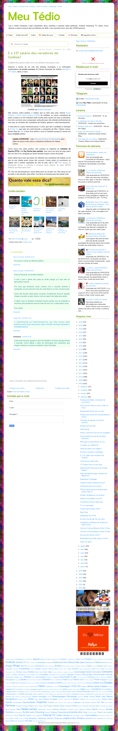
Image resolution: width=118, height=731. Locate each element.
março (83, 563)
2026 (81, 322)
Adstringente (19, 659)
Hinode (56, 686)
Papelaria (76, 702)
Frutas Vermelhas (41, 683)
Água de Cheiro (45, 659)
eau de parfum (82, 677)
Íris (17, 689)
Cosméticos (21, 675)
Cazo (65, 669)
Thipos (99, 712)
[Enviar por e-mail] (36, 239)
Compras (70, 672)
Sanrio (95, 709)
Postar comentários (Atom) (21, 392)
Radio (18, 709)
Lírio (107, 692)
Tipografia (109, 712)
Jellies (65, 689)
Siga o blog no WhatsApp (85, 41)
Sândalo (88, 709)
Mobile (15, 7)
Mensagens (43, 696)
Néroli (25, 699)
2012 (81, 370)
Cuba (36, 675)
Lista (110, 691)
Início (9, 7)
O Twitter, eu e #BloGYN (89, 445)
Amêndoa (100, 659)
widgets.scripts (69, 718)
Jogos (82, 689)
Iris (59, 163)
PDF (98, 702)
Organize (41, 702)
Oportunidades (29, 702)
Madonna (69, 694)
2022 (81, 336)
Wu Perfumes (108, 718)
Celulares (75, 669)
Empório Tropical (100, 677)
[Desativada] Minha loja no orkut (92, 411)
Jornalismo (96, 689)
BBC (93, 662)
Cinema (30, 672)
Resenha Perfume (59, 709)
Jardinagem (34, 689)
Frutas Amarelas (20, 683)
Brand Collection (49, 666)
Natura (109, 696)
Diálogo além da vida (87, 426)
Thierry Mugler (92, 712)
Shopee (32, 7)
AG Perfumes (28, 659)
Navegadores (11, 699)
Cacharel (100, 666)
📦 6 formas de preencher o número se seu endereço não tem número (98, 252)
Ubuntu (66, 715)
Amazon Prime (23, 7)
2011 (81, 373)
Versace (107, 715)
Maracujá (89, 694)
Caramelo (44, 669)
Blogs (16, 665)
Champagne (87, 669)
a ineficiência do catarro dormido (90, 121)
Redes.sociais (29, 709)
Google (108, 682)
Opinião (9, 702)
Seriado (109, 709)
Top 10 (22, 715)
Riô (68, 709)
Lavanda (63, 692)
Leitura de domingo (83, 691)
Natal (103, 696)
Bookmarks (40, 666)
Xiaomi (8, 721)
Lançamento (46, 692)
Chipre (98, 669)
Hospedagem (64, 686)
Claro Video (47, 672)
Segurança (102, 709)
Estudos (23, 679)
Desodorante (10, 677)
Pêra (106, 702)
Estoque (16, 680)
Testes (85, 712)
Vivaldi (16, 718)
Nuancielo (67, 699)
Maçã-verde (62, 694)
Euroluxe (34, 680)
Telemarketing (63, 712)
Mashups (8, 697)
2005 (81, 578)
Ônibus (104, 699)
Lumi (54, 694)
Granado (14, 686)
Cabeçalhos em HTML (88, 516)
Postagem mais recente (17, 388)
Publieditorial (104, 706)
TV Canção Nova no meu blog (91, 464)
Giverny (79, 683)
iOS (14, 689)
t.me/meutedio (81, 105)
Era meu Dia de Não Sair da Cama (92, 519)
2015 (81, 360)
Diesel (21, 677)
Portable (68, 706)
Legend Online (71, 692)
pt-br (98, 706)
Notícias (46, 699)
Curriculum (52, 675)
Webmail (50, 718)
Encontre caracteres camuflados (91, 452)
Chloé (102, 669)
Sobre (39, 7)
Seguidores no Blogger (88, 479)
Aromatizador (41, 662)
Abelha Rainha (10, 659)
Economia (90, 677)
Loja (26, 694)
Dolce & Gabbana (53, 677)
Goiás (102, 683)
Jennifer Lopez (72, 689)
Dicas (17, 677)
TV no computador (87, 505)
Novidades (54, 699)
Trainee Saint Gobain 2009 (90, 509)
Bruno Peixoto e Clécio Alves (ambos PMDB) (39, 114)
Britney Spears (70, 666)
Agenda (36, 659)
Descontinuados (99, 674)
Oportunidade (17, 702)
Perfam (110, 702)
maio (82, 556)
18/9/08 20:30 (29, 257)
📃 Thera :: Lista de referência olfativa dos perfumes (96, 269)
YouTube (28, 720)
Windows (81, 718)
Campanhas (24, 668)
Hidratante (49, 686)
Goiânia (25, 242)
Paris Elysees (85, 702)
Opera (110, 699)
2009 (81, 380)
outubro (84, 393)
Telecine (47, 712)
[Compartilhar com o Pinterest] (39, 239)
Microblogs (72, 696)
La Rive (38, 692)
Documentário (41, 677)
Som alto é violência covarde (96, 299)
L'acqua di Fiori (11, 691)
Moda (86, 696)
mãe (22, 131)
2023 (81, 332)
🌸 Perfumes (72, 35)
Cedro (69, 669)
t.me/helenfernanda (92, 99)
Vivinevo (21, 718)
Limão (97, 692)
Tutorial (47, 715)
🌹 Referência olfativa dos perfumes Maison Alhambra (96, 235)
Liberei (93, 692)
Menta (49, 697)
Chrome (19, 672)
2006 (81, 574)
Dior (33, 677)
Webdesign (42, 718)
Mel (13, 697)
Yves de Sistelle (37, 721)
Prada (80, 706)
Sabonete (82, 709)
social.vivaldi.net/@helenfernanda (91, 51)
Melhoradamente (26, 697)
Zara (44, 721)
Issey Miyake (26, 689)
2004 (81, 581)
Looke (51, 694)
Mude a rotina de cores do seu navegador (95, 433)
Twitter (59, 715)
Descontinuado (87, 674)
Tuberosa (39, 716)
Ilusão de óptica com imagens (90, 448)
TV (53, 715)
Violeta (11, 718)
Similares (10, 712)
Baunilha (88, 662)
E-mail (73, 677)
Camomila (16, 669)
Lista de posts (11, 694)
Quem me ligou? (86, 542)
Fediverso (59, 680)
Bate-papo (80, 662)
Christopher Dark (11, 672)
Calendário (9, 669)
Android (10, 662)
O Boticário (75, 699)
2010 (81, 377)
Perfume (10, 705)
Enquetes (109, 677)
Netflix (31, 699)
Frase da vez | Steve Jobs (89, 461)
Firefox (76, 679)
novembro (84, 390)
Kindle (108, 689)
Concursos (96, 672)
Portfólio (74, 706)
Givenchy (74, 683)
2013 (81, 366)
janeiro (83, 566)
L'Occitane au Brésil (30, 692)
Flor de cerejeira (89, 680)
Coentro (60, 672)
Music (98, 696)
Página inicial (40, 388)
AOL (28, 662)
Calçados (109, 666)
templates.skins (75, 712)
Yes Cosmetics (19, 721)
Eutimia (39, 680)
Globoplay (89, 683)
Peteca (31, 706)
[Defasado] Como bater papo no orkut (94, 538)
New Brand (38, 699)
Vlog (26, 718)
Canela (32, 669)
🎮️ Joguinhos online (88, 35)
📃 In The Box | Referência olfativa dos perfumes (95, 171)
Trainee (28, 715)
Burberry (78, 666)
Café (105, 666)
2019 (81, 346)
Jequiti (78, 689)
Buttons (83, 666)
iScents (20, 689)
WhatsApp (52, 7)
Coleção (65, 672)
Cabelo (89, 666)
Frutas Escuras (30, 683)
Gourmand (9, 686)
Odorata (82, 699)
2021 (81, 339)
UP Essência (101, 715)
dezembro (84, 387)
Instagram (9, 689)
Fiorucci (70, 680)
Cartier (61, 669)
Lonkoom (45, 694)
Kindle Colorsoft (22, 35)
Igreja (97, 686)
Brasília (58, 666)
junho (83, 553)
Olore (87, 699)
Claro (40, 672)
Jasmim (40, 689)
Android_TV (21, 662)
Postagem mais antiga (62, 388)
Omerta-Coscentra (95, 699)
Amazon (88, 659)
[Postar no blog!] (38, 239)
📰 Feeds (9, 35)
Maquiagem (82, 694)
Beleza (98, 662)
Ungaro (82, 715)
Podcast (56, 706)
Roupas (76, 709)
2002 (81, 588)
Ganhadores (51, 683)
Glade (83, 683)
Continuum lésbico (84, 116)
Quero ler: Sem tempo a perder (89, 131)
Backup (71, 662)
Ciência (24, 672)
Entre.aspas (10, 680)
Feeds (60, 7)
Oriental (51, 702)
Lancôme (52, 692)
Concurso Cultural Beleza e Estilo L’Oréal (95, 528)
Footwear (103, 680)
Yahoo (12, 721)
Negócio (20, 699)
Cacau (94, 666)
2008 (81, 383)
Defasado (70, 674)
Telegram (54, 712)
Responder (16, 265)
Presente (85, 706)
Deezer (63, 675)
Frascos (8, 683)
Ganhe (59, 682)
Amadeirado (70, 659)
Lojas (30, 694)
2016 (81, 356)
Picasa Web (42, 706)
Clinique (54, 672)
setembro (84, 397)
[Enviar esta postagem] (32, 239)
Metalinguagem (59, 696)
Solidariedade (18, 712)
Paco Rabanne (68, 702)
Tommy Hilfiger (13, 715)
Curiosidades (43, 674)
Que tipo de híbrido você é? (90, 535)
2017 (81, 353)
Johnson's (88, 689)
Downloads (65, 677)
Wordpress (100, 718)
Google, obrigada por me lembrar (92, 495)
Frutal (12, 683)
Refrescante (42, 709)
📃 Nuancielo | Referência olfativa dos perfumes (95, 219)
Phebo (36, 706)
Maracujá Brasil (96, 694)
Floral (96, 679)
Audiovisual (58, 662)
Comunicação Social (82, 672)
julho (83, 549)
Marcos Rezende (18, 257)
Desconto (109, 674)
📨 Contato (60, 35)
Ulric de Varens (75, 716)
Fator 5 (53, 680)
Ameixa (95, 659)
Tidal (104, 712)
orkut (56, 702)
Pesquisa (19, 706)
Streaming (39, 712)
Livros (21, 694)
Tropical (33, 715)
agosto (83, 546)
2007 (81, 571)
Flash (81, 680)
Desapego (77, 675)
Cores (15, 674)
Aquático (32, 662)
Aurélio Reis (17, 318)
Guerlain (26, 686)
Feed (65, 679)
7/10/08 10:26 (26, 337)
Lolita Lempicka (38, 694)
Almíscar (63, 659)
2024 (81, 329)
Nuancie (60, 699)
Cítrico (37, 672)
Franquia (109, 680)
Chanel (93, 669)
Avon (65, 662)
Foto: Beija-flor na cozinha (87, 139)
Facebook (46, 679)
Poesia (62, 706)
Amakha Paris (79, 659)
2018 (81, 349)
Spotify (32, 712)
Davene (58, 675)
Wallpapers (33, 718)
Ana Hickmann (108, 659)
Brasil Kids (84, 512)
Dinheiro (27, 677)
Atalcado (49, 662)
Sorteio (26, 712)
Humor (83, 686)
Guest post (34, 686)
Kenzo (104, 689)
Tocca (7, 716)
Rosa (71, 709)
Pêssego (25, 706)
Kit (111, 689)
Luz (57, 694)
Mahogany (75, 694)
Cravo (27, 675)
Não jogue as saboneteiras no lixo (92, 442)
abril (82, 560)
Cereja (81, 669)
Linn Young (102, 692)
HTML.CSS (76, 686)
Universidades (91, 715)
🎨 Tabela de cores (46, 35)
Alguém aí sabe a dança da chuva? (92, 483)
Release (49, 709)
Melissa (35, 696)
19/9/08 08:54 (29, 271)
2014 (81, 363)
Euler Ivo (14, 129)
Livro (17, 694)
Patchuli (93, 702)
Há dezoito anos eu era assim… (91, 486)
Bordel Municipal (44, 109)
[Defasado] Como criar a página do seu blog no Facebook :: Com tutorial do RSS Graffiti (97, 204)
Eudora (29, 680)
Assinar (93, 83)
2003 (81, 584)
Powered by (88, 89)
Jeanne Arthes (58, 689)
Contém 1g (9, 675)
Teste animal (84, 429)
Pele (102, 702)
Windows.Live (91, 718)
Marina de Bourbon (106, 694)
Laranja (58, 692)
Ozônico (60, 702)
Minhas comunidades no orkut (91, 498)
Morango (92, 697)
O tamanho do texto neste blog (91, 502)
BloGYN (24, 666)
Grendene (21, 686)
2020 (81, 342)
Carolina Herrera (53, 669)
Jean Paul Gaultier (48, 689)
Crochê (32, 675)
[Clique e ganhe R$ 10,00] (93, 651)
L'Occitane (20, 692)
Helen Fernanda (18, 271)
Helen (30, 242)
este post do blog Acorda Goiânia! (47, 139)
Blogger (9, 666)
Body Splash (31, 666)
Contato (44, 7)
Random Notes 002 (85, 126)
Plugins (50, 706)
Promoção (92, 706)
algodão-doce (55, 659)
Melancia (18, 697)
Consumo (107, 671)
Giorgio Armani (66, 683)
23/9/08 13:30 (27, 318)
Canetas (38, 669)
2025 (81, 325)
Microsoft (80, 697)
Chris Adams (109, 669)
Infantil (110, 686)
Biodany (110, 662)
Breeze (64, 666)
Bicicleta (104, 662)
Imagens (104, 686)
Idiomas (90, 686)
